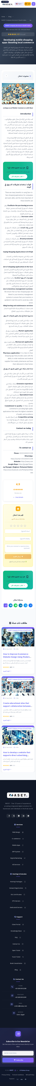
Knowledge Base (16, 931)
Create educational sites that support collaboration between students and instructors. (17, 706)
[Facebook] (30, 605)
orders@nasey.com (20, 1006)
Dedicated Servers (16, 907)
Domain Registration (16, 888)
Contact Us (16, 944)
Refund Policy (30, 1075)
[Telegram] (10, 605)
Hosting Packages (16, 882)
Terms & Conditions (18, 1075)
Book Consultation (16, 963)
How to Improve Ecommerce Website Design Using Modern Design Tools (16, 657)
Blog (9, 17)
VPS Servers (16, 901)
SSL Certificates (16, 895)
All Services (16, 865)
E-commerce (16, 839)
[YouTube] (28, 816)
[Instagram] (18, 816)
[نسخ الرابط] (5, 605)
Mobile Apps (16, 845)
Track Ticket (16, 957)
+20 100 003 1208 (20, 989)
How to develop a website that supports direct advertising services (16, 755)
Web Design (16, 832)
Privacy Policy (6, 1075)
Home (3, 17)
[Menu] (33, 4)
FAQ (16, 937)
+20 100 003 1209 (20, 997)
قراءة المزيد (6, 671)
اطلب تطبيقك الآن (17, 176)
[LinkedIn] (20, 605)
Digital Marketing (16, 858)
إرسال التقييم (17, 556)
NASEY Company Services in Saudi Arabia (14, 20)
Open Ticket (16, 950)
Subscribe (19, 1060)
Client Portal (16, 925)
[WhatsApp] (15, 605)
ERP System (16, 852)
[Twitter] (25, 605)
